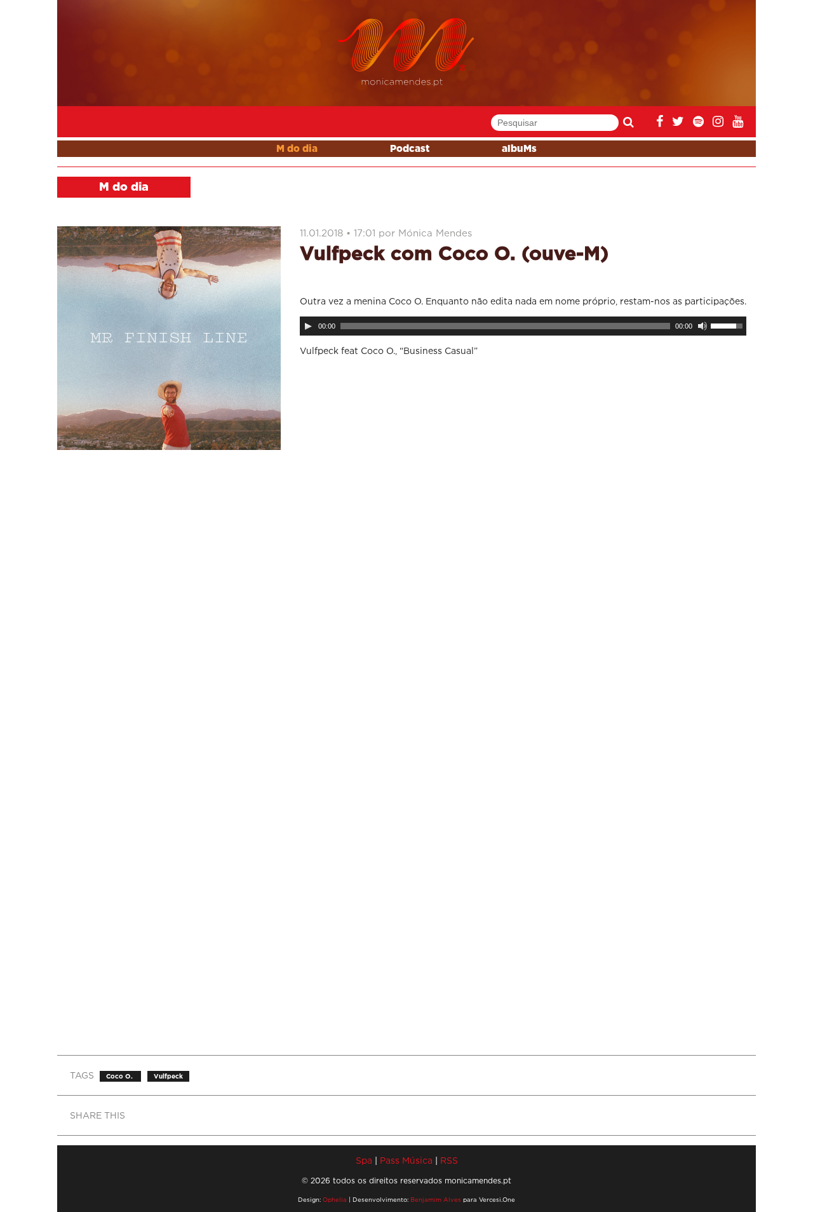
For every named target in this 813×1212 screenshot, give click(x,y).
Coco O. (120, 1076)
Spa (364, 1160)
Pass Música (406, 1160)
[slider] (728, 325)
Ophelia (335, 1199)
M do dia (297, 149)
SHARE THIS (97, 1115)
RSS (449, 1160)
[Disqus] (523, 534)
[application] (523, 326)
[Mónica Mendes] (407, 52)
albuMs (519, 149)
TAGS (82, 1075)
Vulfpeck (168, 1076)
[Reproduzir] (308, 326)
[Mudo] (702, 326)
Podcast (409, 149)
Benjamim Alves (435, 1199)
